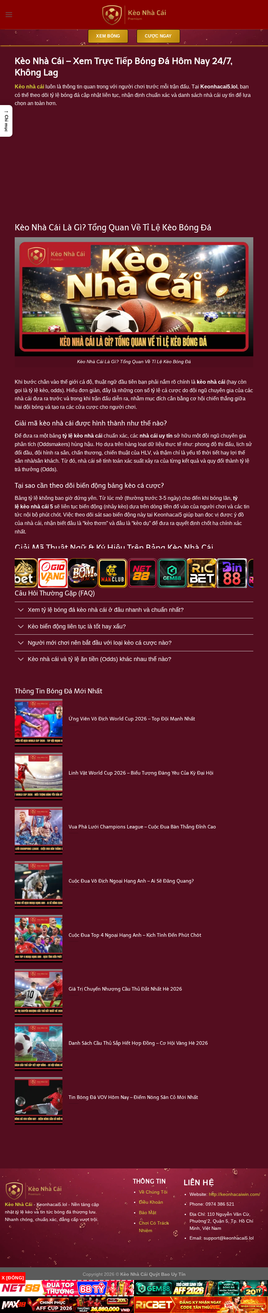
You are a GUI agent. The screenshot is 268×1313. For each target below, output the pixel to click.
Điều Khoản (151, 1202)
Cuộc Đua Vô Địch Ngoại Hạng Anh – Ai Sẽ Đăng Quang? (131, 881)
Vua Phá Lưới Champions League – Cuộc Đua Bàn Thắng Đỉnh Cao (142, 827)
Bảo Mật (147, 1212)
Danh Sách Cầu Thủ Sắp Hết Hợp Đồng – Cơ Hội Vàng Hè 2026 (138, 1043)
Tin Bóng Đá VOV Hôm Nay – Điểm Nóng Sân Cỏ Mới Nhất (133, 1097)
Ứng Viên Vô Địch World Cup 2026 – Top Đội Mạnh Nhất (132, 719)
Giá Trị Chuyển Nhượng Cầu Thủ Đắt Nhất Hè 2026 (125, 989)
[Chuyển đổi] (21, 611)
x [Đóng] (13, 1277)
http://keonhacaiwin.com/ (234, 1194)
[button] (6, 121)
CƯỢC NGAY (158, 36)
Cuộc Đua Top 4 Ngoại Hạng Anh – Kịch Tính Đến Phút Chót (135, 935)
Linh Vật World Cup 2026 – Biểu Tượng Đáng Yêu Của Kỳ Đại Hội (141, 773)
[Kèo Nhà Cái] (134, 15)
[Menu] (9, 15)
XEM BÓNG (108, 36)
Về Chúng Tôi (153, 1192)
